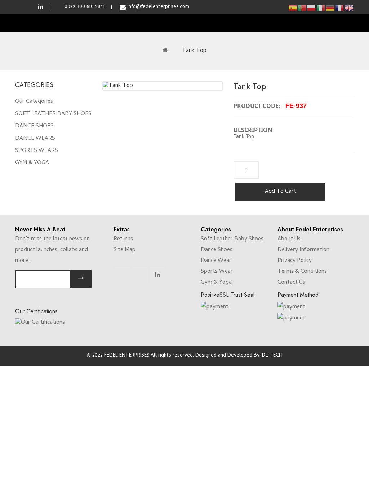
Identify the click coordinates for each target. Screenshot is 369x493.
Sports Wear (217, 271)
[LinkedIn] (157, 275)
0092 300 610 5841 (85, 7)
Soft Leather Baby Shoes (232, 239)
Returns (123, 239)
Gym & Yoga (216, 282)
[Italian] (321, 8)
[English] (349, 8)
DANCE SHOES (34, 126)
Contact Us (291, 282)
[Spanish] (293, 8)
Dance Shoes (216, 250)
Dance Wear (216, 261)
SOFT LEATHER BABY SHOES (53, 114)
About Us (289, 239)
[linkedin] (40, 7)
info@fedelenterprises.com (158, 7)
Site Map (124, 250)
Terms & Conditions (302, 271)
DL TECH (272, 356)
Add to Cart (280, 191)
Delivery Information (303, 250)
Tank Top (194, 51)
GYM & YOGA (32, 163)
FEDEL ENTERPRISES (127, 356)
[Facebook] (122, 275)
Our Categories (34, 101)
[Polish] (311, 8)
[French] (339, 8)
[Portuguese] (302, 8)
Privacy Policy (294, 261)
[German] (330, 8)
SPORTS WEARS (36, 151)
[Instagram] (139, 275)
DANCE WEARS (35, 138)
